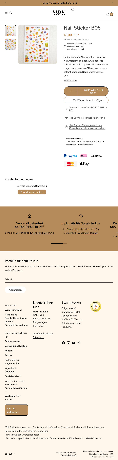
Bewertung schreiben (31, 192)
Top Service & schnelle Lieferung (87, 117)
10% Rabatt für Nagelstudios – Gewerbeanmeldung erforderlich (87, 126)
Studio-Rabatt (90, 232)
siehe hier (43, 430)
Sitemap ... (38, 337)
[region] (59, 3)
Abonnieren (15, 289)
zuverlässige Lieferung (42, 232)
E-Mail (8, 279)
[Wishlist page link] (72, 9)
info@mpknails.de (43, 333)
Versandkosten (82, 39)
